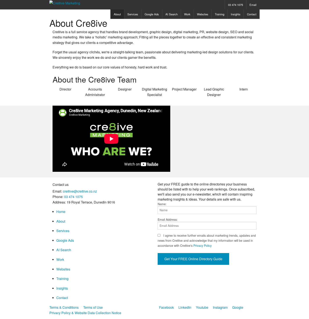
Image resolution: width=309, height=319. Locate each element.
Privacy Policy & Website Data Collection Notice (85, 312)
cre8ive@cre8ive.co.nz (80, 191)
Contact (251, 14)
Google (237, 307)
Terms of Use (93, 307)
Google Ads (152, 14)
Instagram (220, 307)
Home (60, 211)
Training (219, 14)
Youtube (202, 307)
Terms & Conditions (64, 307)
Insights (235, 14)
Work (187, 14)
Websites (202, 14)
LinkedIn (184, 307)
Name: (162, 204)
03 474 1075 (235, 5)
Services (132, 14)
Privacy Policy (202, 245)
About (117, 14)
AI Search (171, 14)
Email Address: (168, 219)
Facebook (166, 307)
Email (253, 5)
